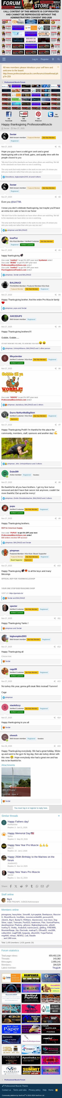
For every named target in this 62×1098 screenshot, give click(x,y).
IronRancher (12, 825)
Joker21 (4, 920)
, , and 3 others (24, 464)
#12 (59, 647)
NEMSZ (20, 936)
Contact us (6, 1090)
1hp (17, 930)
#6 (60, 368)
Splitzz (10, 836)
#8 (60, 482)
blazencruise (37, 920)
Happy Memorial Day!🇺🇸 (21, 833)
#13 (59, 681)
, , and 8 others (23, 177)
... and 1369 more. (9, 938)
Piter (43, 922)
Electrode (24, 930)
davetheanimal (7, 925)
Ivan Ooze (48, 920)
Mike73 (10, 848)
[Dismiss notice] (58, 67)
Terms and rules (20, 1090)
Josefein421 (12, 863)
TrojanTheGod (46, 933)
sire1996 (51, 930)
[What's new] (53, 59)
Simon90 (26, 914)
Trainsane (17, 922)
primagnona (6, 914)
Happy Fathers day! (18, 821)
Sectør (6, 128)
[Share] (56, 146)
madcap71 (33, 930)
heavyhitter (16, 914)
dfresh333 (35, 933)
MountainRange (7, 930)
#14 (59, 718)
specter (10, 875)
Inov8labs (21, 917)
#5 (60, 327)
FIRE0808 (51, 928)
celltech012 (6, 933)
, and (18, 275)
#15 (59, 746)
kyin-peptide (36, 914)
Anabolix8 (22, 928)
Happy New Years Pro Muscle (24, 872)
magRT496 (16, 933)
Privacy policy (35, 1090)
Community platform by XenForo (23, 1095)
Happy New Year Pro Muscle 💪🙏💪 (28, 845)
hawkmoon (35, 922)
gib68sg (43, 928)
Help (44, 1090)
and (17, 230)
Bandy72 (18, 920)
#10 (59, 566)
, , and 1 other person (27, 348)
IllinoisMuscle (9, 917)
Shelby (14, 928)
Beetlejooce (47, 914)
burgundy (26, 933)
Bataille (32, 936)
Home (50, 1090)
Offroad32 (43, 930)
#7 (60, 425)
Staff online (7, 894)
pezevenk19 (48, 917)
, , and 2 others (25, 405)
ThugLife (56, 967)
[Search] (58, 59)
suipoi (9, 922)
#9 (60, 518)
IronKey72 (5, 928)
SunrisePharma (52, 922)
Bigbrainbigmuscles (40, 925)
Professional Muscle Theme (16, 1086)
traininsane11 (32, 928)
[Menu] (4, 59)
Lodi (26, 936)
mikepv (13, 936)
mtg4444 (5, 936)
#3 (60, 250)
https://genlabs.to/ (16, 593)
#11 (59, 618)
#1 (60, 147)
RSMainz (27, 920)
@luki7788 (16, 202)
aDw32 (52, 925)
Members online (10, 909)
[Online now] (7, 243)
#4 (60, 295)
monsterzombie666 (34, 917)
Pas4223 (26, 922)
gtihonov (26, 925)
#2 (60, 197)
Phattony (18, 925)
